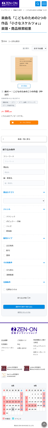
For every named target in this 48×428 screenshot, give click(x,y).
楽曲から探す (17, 10)
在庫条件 (6, 282)
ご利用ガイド (21, 340)
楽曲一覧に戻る (24, 139)
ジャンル (6, 209)
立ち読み (24, 86)
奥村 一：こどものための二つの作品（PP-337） (23, 93)
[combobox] (24, 161)
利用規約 (4, 344)
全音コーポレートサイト (39, 353)
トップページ (5, 10)
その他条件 (7, 262)
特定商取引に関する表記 (39, 341)
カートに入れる (25, 122)
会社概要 (4, 340)
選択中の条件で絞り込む (24, 307)
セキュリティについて (39, 347)
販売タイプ (7, 238)
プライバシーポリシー (7, 349)
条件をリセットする (24, 312)
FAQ (18, 344)
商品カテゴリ (8, 192)
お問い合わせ (21, 348)
